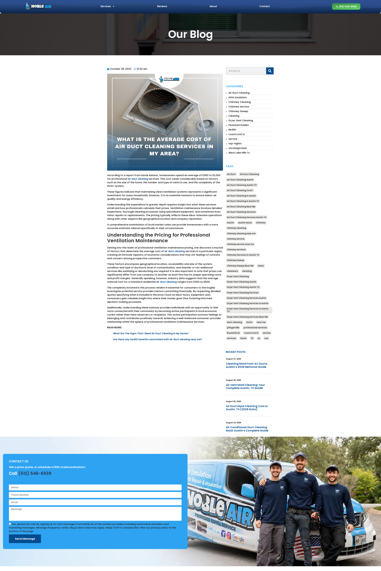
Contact (264, 6)
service (232, 139)
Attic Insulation (237, 97)
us (259, 338)
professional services (255, 327)
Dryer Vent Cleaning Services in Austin (247, 303)
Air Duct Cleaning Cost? (240, 190)
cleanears (232, 271)
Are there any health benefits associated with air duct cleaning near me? (157, 339)
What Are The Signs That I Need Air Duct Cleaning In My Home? (151, 333)
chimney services (236, 249)
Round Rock (233, 332)
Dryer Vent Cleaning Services (243, 292)
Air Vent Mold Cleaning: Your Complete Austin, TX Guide (245, 386)
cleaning (247, 271)
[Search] (270, 70)
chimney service (236, 238)
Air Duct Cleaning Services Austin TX (246, 217)
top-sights (235, 143)
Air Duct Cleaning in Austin (241, 195)
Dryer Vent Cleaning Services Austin (246, 297)
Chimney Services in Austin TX (243, 254)
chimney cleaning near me (241, 233)
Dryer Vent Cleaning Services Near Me (247, 316)
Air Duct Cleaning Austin (240, 179)
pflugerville (233, 327)
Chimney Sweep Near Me (240, 265)
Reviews (162, 6)
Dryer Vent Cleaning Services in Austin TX (247, 310)
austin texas (245, 222)
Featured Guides (238, 125)
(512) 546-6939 (34, 473)
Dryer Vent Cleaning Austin (241, 281)
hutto (249, 322)
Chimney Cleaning (239, 102)
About (213, 6)
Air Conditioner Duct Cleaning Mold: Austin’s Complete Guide (247, 428)
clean (261, 265)
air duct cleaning (138, 179)
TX (252, 338)
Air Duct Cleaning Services (241, 211)
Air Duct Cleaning (239, 93)
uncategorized (237, 148)
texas (243, 338)
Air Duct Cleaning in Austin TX (243, 201)
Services (105, 6)
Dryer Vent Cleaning (240, 120)
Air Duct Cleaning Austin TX (242, 185)
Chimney (261, 222)
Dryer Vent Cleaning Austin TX (243, 287)
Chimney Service (238, 106)
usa (266, 338)
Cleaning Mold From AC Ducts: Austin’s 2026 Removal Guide (247, 365)
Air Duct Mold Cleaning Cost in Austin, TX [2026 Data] (247, 407)
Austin (230, 222)
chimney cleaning (236, 227)
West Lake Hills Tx (239, 152)
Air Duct (231, 174)
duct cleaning (234, 322)
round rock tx (236, 134)
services (231, 338)
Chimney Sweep (238, 111)
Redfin (232, 129)
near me (261, 322)
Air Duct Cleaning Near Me (241, 206)
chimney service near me (240, 244)
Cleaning (233, 116)
